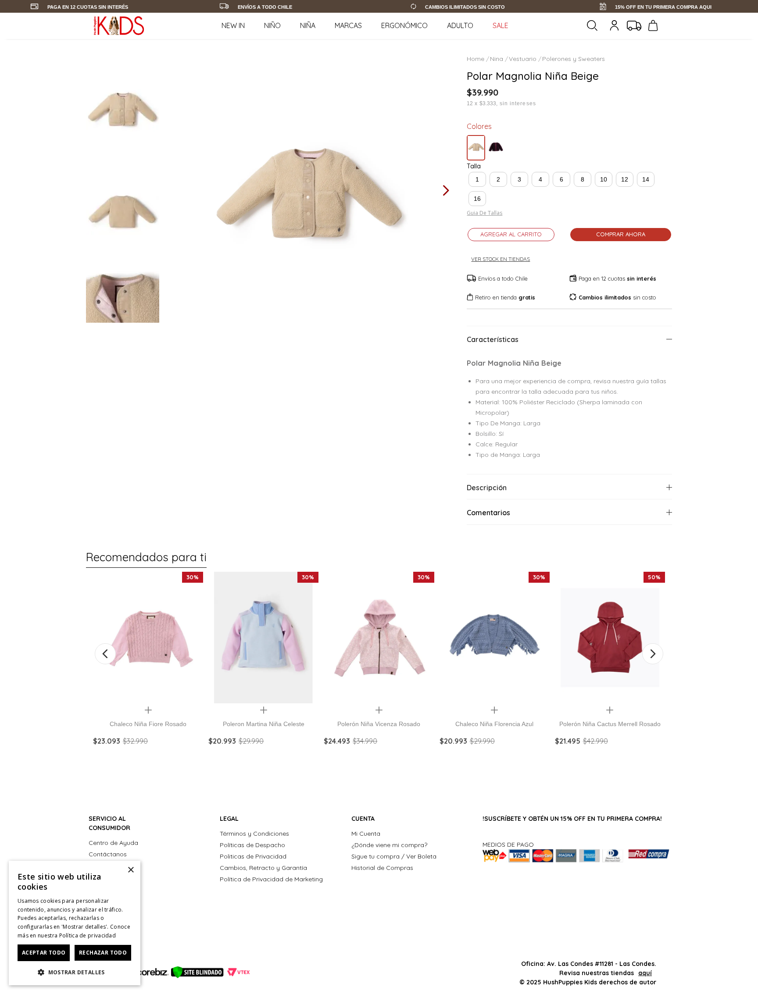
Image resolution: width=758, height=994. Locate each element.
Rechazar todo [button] (103, 952)
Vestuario (522, 59)
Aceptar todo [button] (44, 952)
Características (492, 339)
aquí (645, 973)
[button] (477, 179)
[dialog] (74, 923)
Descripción (487, 487)
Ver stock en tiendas (500, 259)
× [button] (130, 870)
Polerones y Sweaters (573, 59)
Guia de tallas (484, 213)
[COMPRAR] (148, 757)
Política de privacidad (87, 935)
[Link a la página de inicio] (476, 58)
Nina (496, 59)
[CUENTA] (615, 25)
